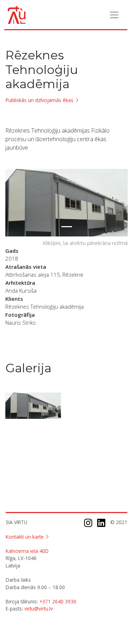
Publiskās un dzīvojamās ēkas (39, 100)
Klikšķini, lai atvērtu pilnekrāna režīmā (85, 243)
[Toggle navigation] (114, 15)
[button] (14, 202)
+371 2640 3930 (57, 601)
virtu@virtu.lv (38, 608)
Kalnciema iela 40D (27, 551)
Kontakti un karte (25, 536)
